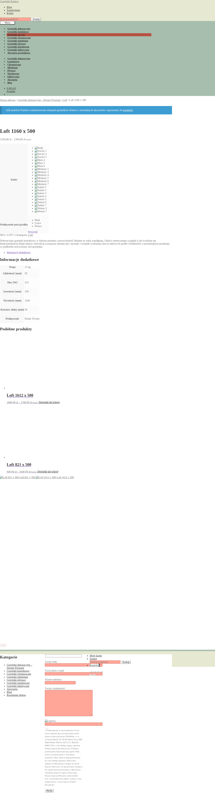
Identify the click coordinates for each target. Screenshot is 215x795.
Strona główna (7, 100)
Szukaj (36, 19)
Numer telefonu (53, 679)
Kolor (14, 179)
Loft (64, 100)
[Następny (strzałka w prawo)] (94, 674)
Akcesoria (12, 689)
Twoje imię (51, 661)
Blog (9, 7)
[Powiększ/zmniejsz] (91, 671)
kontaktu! (128, 110)
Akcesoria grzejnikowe (18, 53)
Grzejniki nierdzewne (18, 683)
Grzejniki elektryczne (18, 686)
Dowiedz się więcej (49, 402)
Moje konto (96, 655)
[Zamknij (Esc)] (101, 671)
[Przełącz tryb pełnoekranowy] (94, 671)
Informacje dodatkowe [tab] (19, 252)
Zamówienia (13, 10)
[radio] (42, 147)
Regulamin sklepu (16, 695)
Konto (10, 13)
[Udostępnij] (97, 671)
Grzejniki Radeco (9, 1)
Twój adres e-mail (54, 670)
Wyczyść (33, 231)
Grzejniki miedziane (17, 677)
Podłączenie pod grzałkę (14, 224)
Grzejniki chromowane (19, 674)
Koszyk (95, 665)
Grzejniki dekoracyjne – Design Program (19, 666)
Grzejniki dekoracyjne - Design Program (38, 100)
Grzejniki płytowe (16, 680)
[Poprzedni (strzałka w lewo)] (91, 674)
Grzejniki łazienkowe (18, 671)
